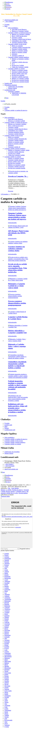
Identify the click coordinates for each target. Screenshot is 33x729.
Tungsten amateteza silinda (19, 42)
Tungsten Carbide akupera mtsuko (15, 490)
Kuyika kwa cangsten (18, 75)
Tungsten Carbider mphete (19, 49)
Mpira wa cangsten (17, 46)
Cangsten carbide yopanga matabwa (18, 57)
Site (9, 488)
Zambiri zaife (8, 83)
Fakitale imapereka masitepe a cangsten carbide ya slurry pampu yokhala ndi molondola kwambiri (17, 385)
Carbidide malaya (21, 491)
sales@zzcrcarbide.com (11, 20)
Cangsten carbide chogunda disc (21, 47)
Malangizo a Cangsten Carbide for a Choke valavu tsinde (16, 286)
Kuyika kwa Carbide (18, 65)
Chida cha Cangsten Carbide (20, 67)
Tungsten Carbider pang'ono (20, 77)
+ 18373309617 (9, 21)
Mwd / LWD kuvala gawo (19, 36)
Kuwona (10, 191)
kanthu (15, 222)
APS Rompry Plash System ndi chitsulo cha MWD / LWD (18, 233)
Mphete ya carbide (6, 490)
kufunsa (10, 222)
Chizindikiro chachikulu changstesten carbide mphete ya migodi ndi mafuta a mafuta (17, 365)
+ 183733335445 (9, 466)
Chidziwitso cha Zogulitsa (15, 86)
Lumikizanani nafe (9, 90)
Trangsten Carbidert (14, 91)
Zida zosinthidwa (13, 28)
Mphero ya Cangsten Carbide (20, 78)
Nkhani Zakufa (12, 88)
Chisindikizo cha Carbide (19, 41)
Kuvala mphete (23, 493)
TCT (13, 63)
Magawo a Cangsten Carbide (20, 31)
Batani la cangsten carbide (19, 52)
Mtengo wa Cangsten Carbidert (21, 34)
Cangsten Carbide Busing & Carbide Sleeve (17, 318)
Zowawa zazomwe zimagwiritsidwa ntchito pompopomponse (17, 303)
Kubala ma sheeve (17, 490)
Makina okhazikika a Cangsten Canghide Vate (17, 332)
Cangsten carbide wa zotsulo (16, 68)
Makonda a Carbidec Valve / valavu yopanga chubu (17, 346)
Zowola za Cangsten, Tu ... (18, 176)
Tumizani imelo (5, 496)
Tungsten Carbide (17, 37)
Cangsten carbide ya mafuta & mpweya (19, 32)
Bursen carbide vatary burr (19, 73)
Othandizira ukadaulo (10, 85)
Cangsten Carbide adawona (20, 62)
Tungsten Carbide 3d (18, 55)
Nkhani (6, 428)
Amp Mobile (15, 488)
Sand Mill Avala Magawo (19, 29)
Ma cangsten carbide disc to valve (14, 492)
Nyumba (6, 24)
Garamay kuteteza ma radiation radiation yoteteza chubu (16, 249)
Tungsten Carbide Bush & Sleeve (21, 39)
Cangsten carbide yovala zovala (17, 44)
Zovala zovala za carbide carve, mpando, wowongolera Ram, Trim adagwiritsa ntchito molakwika (17, 268)
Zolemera (14, 54)
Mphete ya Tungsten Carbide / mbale (18, 150)
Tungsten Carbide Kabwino (16, 134)
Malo (5, 26)
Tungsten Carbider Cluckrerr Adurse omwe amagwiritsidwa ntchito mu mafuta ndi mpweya (17, 216)
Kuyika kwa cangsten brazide (20, 80)
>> (9, 194)
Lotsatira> (6, 194)
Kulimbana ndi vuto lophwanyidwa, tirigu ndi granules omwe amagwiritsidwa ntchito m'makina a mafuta (17, 408)
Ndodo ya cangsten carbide (19, 50)
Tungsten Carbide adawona (20, 72)
